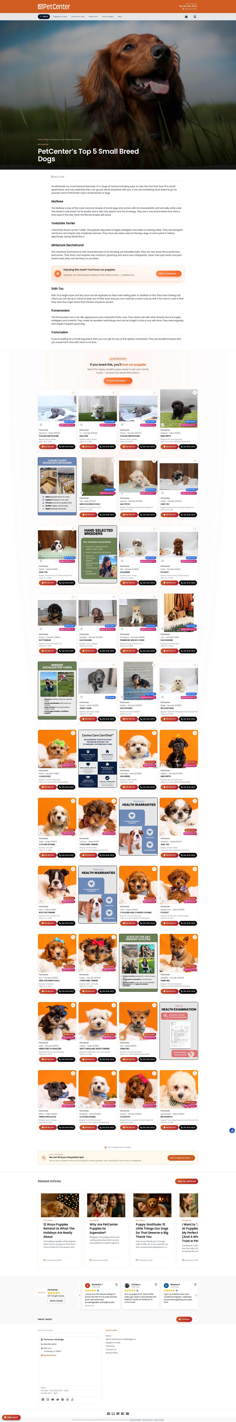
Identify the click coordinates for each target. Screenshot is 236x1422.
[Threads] (67, 1399)
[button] (80, 1295)
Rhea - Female (49, 773)
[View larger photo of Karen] (113, 937)
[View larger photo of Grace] (154, 1073)
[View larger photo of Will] (113, 460)
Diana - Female (130, 433)
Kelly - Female (49, 1046)
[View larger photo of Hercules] (154, 733)
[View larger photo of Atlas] (73, 801)
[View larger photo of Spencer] (73, 392)
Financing (110, 1346)
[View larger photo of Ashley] (154, 665)
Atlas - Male (48, 841)
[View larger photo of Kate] (195, 529)
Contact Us (111, 1349)
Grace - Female (131, 1114)
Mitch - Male (48, 1114)
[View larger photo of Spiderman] (195, 869)
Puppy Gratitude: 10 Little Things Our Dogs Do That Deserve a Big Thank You (152, 1230)
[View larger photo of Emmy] (73, 597)
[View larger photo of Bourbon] (113, 1073)
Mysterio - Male (171, 841)
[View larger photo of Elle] (154, 529)
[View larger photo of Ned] (73, 869)
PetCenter (43, 144)
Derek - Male (48, 569)
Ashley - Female (131, 705)
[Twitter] (58, 1399)
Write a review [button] (56, 1301)
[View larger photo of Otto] (154, 869)
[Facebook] (43, 1399)
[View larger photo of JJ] (113, 392)
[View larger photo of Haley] (195, 460)
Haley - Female (171, 501)
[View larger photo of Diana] (154, 392)
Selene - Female (172, 773)
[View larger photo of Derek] (73, 529)
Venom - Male (89, 841)
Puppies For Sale (60, 16)
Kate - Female (171, 569)
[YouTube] (53, 1399)
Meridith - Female (172, 978)
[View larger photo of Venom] (113, 801)
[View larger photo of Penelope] (154, 597)
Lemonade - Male (172, 1114)
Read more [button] (126, 1306)
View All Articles (187, 1181)
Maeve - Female (131, 501)
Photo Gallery (108, 16)
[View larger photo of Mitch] (73, 1073)
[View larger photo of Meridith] (195, 937)
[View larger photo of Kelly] (73, 1005)
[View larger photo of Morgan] (113, 597)
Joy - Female (170, 637)
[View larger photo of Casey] (113, 1005)
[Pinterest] (63, 1399)
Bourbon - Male (90, 1114)
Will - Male (88, 501)
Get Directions (49, 1355)
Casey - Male (89, 1046)
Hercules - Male (130, 773)
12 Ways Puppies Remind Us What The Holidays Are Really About (58, 1230)
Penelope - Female (132, 637)
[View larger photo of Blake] (195, 665)
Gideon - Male (170, 433)
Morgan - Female (91, 637)
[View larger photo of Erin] (73, 937)
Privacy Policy (112, 1353)
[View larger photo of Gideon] (195, 392)
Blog (120, 16)
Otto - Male (129, 910)
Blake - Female (171, 705)
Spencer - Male (49, 433)
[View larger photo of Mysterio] (195, 801)
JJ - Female (88, 433)
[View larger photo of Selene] (195, 733)
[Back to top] (195, 1319)
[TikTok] (72, 1399)
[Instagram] (48, 1399)
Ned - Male (47, 910)
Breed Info (93, 16)
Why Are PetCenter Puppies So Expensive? (104, 1228)
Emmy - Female (49, 637)
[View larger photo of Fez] (154, 1005)
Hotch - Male (89, 705)
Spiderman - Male (172, 910)
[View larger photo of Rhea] (73, 733)
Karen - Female (90, 978)
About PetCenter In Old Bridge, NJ (121, 1339)
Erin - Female (48, 978)
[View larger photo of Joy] (195, 597)
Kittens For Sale (77, 16)
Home (40, 139)
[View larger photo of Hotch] (113, 665)
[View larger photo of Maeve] (154, 460)
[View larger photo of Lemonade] (195, 1073)
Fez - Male (128, 1046)
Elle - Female (129, 569)
